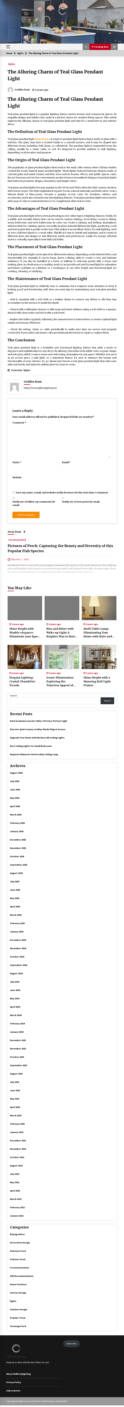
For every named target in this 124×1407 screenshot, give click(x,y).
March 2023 (15, 1115)
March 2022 (15, 1199)
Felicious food (17, 1259)
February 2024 (17, 1023)
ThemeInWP (61, 1401)
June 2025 (15, 889)
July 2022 (14, 1174)
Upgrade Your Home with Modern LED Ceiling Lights (37, 737)
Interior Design (18, 1292)
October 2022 (17, 1157)
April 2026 (15, 806)
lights (11, 64)
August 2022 (16, 1165)
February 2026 (17, 823)
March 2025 (15, 914)
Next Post (14, 531)
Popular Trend (17, 1317)
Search (13, 695)
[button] (86, 47)
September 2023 (18, 1065)
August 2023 (16, 1073)
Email (66, 462)
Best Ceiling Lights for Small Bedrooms (31, 746)
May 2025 (14, 898)
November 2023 (18, 1048)
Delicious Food (18, 1251)
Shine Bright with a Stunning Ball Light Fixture (97, 681)
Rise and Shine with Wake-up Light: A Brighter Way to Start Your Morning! (60, 632)
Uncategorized (17, 539)
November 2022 (18, 1148)
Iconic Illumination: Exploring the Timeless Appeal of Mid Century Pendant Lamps (60, 681)
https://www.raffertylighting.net (40, 388)
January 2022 (16, 1215)
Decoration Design (20, 1242)
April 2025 (15, 906)
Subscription (13, 1390)
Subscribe (71, 1343)
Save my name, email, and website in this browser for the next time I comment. (62, 492)
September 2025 (18, 864)
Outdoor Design (18, 1309)
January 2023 (16, 1132)
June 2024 (15, 990)
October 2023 (17, 1057)
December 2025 (18, 839)
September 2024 (18, 965)
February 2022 (17, 1207)
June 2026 (15, 789)
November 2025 (18, 848)
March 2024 (15, 1015)
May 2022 (14, 1182)
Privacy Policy (13, 1382)
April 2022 (15, 1190)
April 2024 (15, 1006)
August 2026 (16, 772)
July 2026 (14, 781)
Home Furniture (18, 1284)
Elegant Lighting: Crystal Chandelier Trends (22, 681)
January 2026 (16, 831)
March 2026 (15, 814)
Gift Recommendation (21, 1276)
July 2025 (14, 881)
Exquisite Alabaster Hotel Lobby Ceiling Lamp (34, 754)
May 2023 (14, 1098)
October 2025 (17, 856)
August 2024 (16, 973)
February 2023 (17, 1123)
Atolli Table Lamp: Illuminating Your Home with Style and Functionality (97, 632)
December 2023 (18, 1040)
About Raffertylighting (18, 1373)
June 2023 (15, 1090)
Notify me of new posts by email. (81, 501)
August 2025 (16, 873)
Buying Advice (17, 1234)
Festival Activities (19, 1267)
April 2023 (15, 1107)
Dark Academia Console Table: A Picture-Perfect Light (38, 720)
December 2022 (18, 1140)
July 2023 (14, 1082)
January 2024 (16, 1031)
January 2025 (16, 931)
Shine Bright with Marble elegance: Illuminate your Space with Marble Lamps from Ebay (24, 632)
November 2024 (18, 948)
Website (17, 477)
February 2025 (17, 923)
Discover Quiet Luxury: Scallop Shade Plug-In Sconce (37, 729)
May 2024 (14, 998)
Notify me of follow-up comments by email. (33, 503)
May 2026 (14, 797)
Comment (19, 422)
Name (16, 462)
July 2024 (14, 981)
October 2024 (17, 956)
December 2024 (18, 940)
